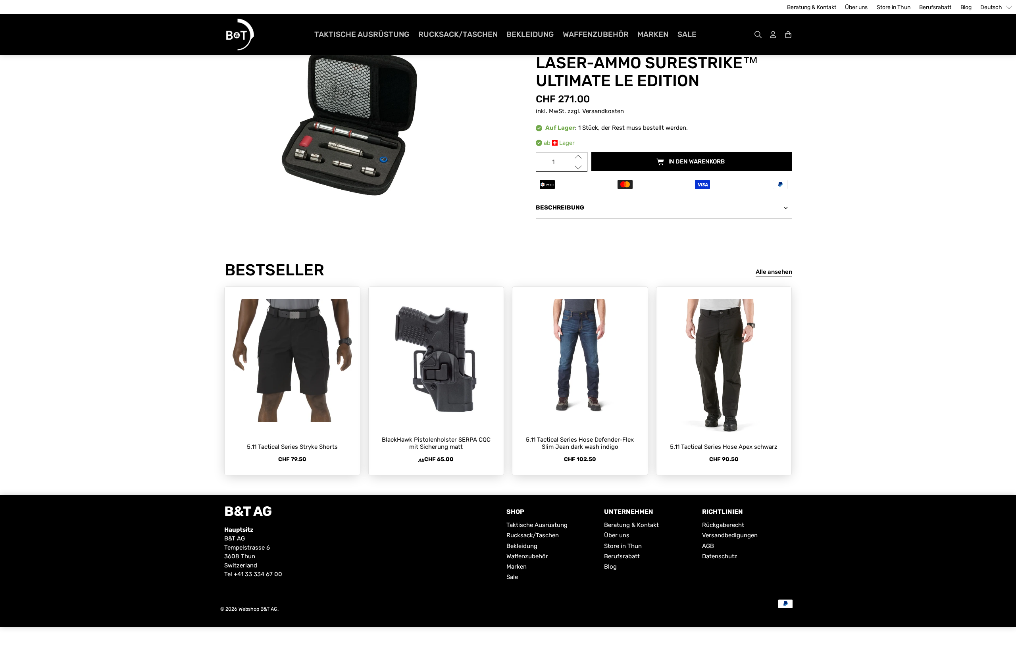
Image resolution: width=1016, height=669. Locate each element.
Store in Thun (893, 7)
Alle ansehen (774, 271)
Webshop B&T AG (258, 609)
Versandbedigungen (730, 535)
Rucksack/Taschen (458, 34)
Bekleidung (530, 34)
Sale (687, 34)
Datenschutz (719, 556)
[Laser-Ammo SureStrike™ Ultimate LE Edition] (352, 121)
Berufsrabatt (935, 7)
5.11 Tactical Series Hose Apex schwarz (723, 446)
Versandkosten (603, 111)
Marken (652, 34)
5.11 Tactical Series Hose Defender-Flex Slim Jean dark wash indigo (580, 443)
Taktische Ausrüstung (361, 34)
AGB (708, 546)
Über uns (856, 7)
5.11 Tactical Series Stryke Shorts (292, 446)
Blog (966, 7)
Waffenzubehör (596, 34)
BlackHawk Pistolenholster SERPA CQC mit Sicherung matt (436, 443)
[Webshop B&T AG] (240, 34)
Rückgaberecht (723, 525)
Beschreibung (560, 207)
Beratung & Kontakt (811, 7)
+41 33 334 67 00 (258, 574)
